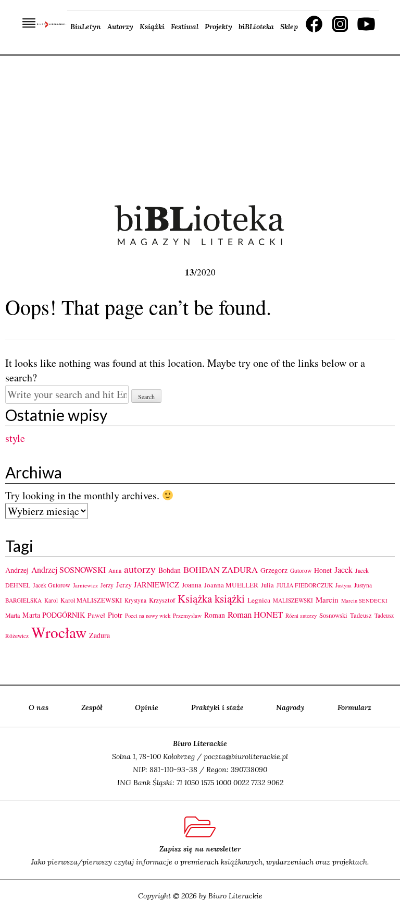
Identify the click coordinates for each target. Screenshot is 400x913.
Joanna (192, 585)
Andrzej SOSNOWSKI (68, 569)
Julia (267, 585)
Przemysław (187, 615)
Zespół (92, 707)
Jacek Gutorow (51, 585)
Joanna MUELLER (231, 585)
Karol (51, 600)
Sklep (289, 26)
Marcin (327, 599)
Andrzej (17, 570)
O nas (38, 707)
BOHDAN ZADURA (220, 569)
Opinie (146, 707)
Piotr (115, 615)
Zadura (99, 635)
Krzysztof (162, 600)
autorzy (140, 569)
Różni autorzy (301, 615)
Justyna (343, 585)
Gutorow (300, 570)
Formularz (354, 707)
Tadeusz (361, 615)
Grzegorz (274, 570)
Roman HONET (255, 614)
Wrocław (58, 632)
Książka (195, 598)
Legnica (258, 600)
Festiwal (184, 26)
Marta (12, 615)
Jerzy (107, 585)
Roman (214, 615)
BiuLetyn (85, 26)
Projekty (218, 26)
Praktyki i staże (217, 707)
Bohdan (169, 570)
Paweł (96, 615)
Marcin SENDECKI (364, 600)
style (15, 438)
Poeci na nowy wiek (147, 615)
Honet (323, 570)
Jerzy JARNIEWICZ (147, 585)
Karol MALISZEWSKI (91, 600)
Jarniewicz (85, 585)
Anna (114, 570)
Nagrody (290, 707)
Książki (152, 26)
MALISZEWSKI (293, 600)
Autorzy (120, 26)
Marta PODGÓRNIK (53, 615)
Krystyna (135, 600)
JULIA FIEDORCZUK (305, 585)
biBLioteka (256, 26)
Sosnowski (333, 615)
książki (230, 598)
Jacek (343, 569)
